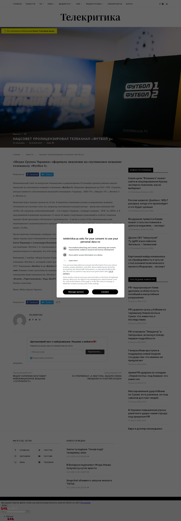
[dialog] (90, 261)
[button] (90, 260)
